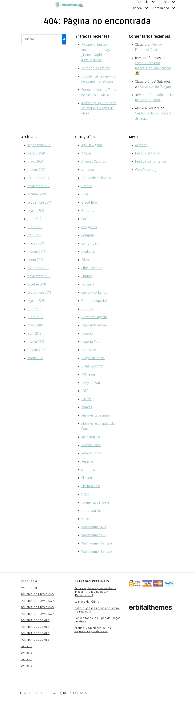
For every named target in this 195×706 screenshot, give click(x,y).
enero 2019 (35, 260)
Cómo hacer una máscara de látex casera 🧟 (153, 68)
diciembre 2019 (38, 178)
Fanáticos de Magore (155, 87)
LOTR (84, 391)
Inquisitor (88, 350)
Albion (86, 153)
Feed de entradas (148, 153)
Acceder (141, 145)
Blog (84, 194)
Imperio (87, 333)
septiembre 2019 (39, 202)
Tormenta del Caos (95, 502)
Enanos (87, 276)
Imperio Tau (90, 342)
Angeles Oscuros (93, 161)
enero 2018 (35, 358)
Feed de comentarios (150, 161)
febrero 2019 (36, 251)
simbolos (88, 470)
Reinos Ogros (91, 453)
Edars (85, 260)
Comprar (87, 235)
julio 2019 (34, 219)
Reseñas (87, 461)
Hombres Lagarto (94, 317)
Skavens (87, 478)
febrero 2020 (36, 170)
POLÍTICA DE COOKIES (35, 620)
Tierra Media (90, 486)
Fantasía (143, 2)
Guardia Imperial (94, 301)
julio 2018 (34, 309)
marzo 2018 (35, 342)
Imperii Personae (94, 325)
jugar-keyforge (92, 366)
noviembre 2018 (38, 276)
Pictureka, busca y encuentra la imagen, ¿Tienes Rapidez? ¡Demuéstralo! (95, 592)
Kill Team (88, 374)
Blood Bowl (89, 202)
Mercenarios (90, 437)
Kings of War (90, 383)
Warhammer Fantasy (97, 543)
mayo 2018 (35, 325)
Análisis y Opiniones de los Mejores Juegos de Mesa (99, 108)
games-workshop (94, 292)
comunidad (89, 243)
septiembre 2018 (39, 292)
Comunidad (161, 8)
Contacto (26, 646)
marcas (86, 407)
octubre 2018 (36, 284)
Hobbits (87, 309)
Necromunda (91, 445)
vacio (85, 519)
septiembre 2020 (39, 145)
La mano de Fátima (95, 68)
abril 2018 (34, 333)
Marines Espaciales (95, 415)
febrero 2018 (36, 350)
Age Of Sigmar (91, 145)
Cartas (86, 219)
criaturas (88, 251)
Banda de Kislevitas (96, 178)
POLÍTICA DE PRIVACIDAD (37, 594)
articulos (88, 170)
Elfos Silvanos (91, 268)
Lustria (86, 399)
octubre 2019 (36, 194)
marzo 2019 (35, 243)
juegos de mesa (93, 358)
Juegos (164, 2)
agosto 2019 (36, 211)
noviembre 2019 (38, 186)
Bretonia (87, 211)
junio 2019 (34, 227)
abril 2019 (34, 235)
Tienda (137, 8)
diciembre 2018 (38, 268)
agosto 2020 (36, 153)
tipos (85, 494)
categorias (89, 227)
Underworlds (91, 511)
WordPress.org (145, 170)
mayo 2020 (35, 161)
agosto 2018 (36, 301)
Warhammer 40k (93, 527)
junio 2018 (35, 317)
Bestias (86, 186)
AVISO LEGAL (29, 581)
